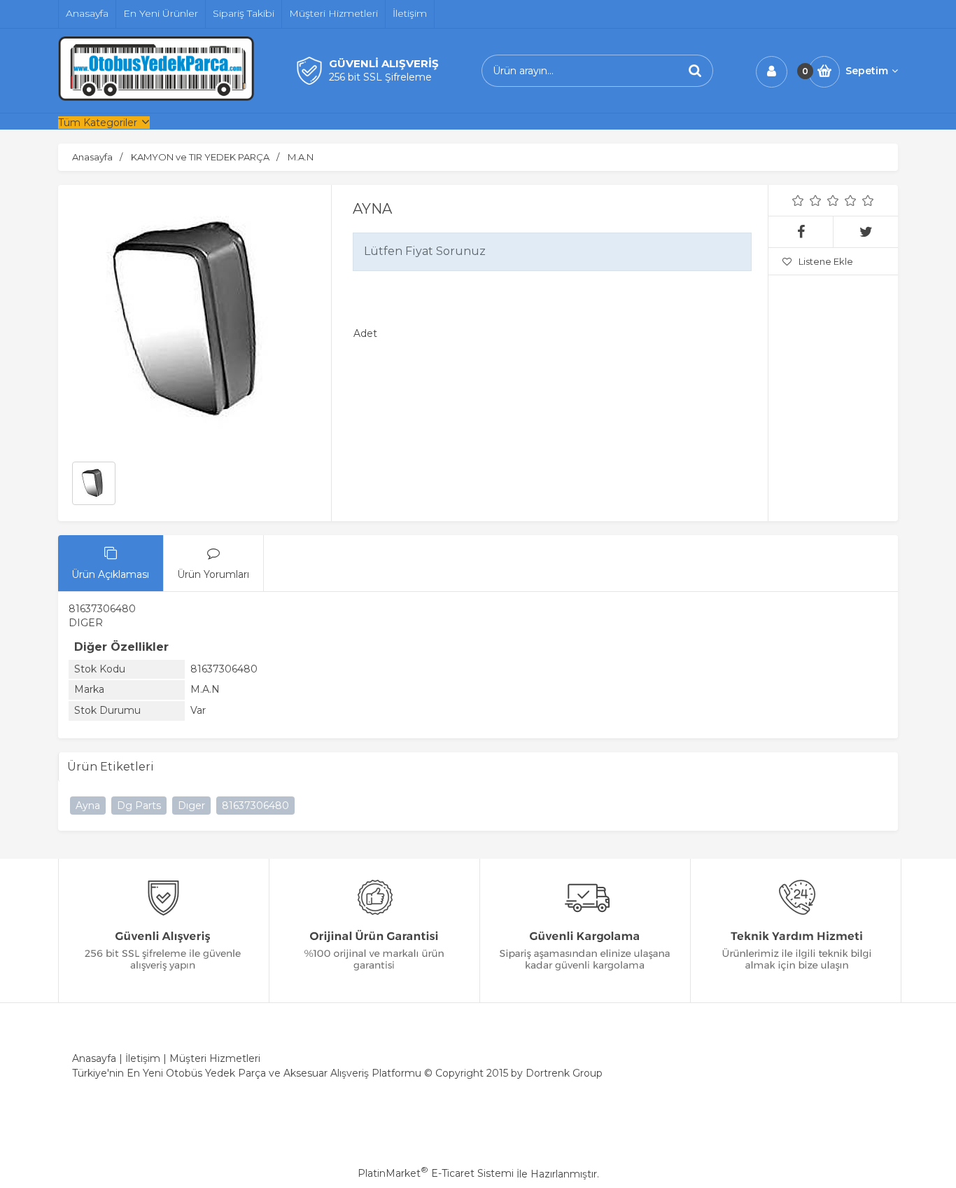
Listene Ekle (826, 261)
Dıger (191, 805)
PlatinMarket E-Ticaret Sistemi (436, 1173)
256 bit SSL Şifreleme (380, 77)
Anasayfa (94, 1058)
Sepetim (866, 70)
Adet (365, 333)
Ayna (88, 805)
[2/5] (806, 200)
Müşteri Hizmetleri (214, 1058)
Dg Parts (139, 805)
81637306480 (255, 805)
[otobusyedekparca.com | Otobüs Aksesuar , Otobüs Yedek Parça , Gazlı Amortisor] (156, 97)
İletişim (142, 1058)
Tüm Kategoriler (97, 122)
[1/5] (798, 200)
